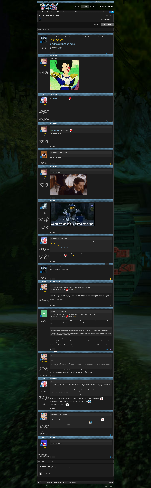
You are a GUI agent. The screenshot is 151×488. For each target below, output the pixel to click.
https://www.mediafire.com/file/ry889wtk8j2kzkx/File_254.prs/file (62, 43)
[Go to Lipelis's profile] (44, 154)
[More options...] (111, 34)
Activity (93, 6)
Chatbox (111, 6)
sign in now (64, 467)
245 (44, 293)
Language (39, 485)
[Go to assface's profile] (40, 19)
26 (44, 320)
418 (44, 46)
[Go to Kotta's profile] (44, 100)
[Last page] (46, 29)
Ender (44, 308)
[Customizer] (53, 2)
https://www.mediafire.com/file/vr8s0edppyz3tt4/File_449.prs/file (62, 44)
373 (44, 449)
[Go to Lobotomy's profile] (44, 287)
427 (44, 161)
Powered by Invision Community (108, 486)
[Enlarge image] (64, 74)
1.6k (44, 106)
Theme (43, 485)
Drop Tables (102, 6)
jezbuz (43, 437)
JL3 (44, 200)
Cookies (58, 485)
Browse (85, 6)
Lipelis (43, 149)
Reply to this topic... (49, 473)
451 (44, 67)
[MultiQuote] (50, 53)
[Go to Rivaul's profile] (44, 61)
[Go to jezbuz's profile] (44, 443)
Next (43, 29)
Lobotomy (44, 281)
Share (101, 19)
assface (44, 33)
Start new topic (96, 24)
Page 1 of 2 (50, 29)
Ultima (78, 6)
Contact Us (54, 485)
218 (44, 212)
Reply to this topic (107, 24)
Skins (49, 20)
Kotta (44, 94)
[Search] (113, 2)
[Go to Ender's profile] (44, 313)
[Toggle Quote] (51, 126)
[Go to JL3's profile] (44, 206)
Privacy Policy (48, 485)
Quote (53, 53)
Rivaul (43, 55)
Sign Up (49, 1)
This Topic (108, 1)
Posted (53, 55)
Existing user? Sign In (41, 1)
